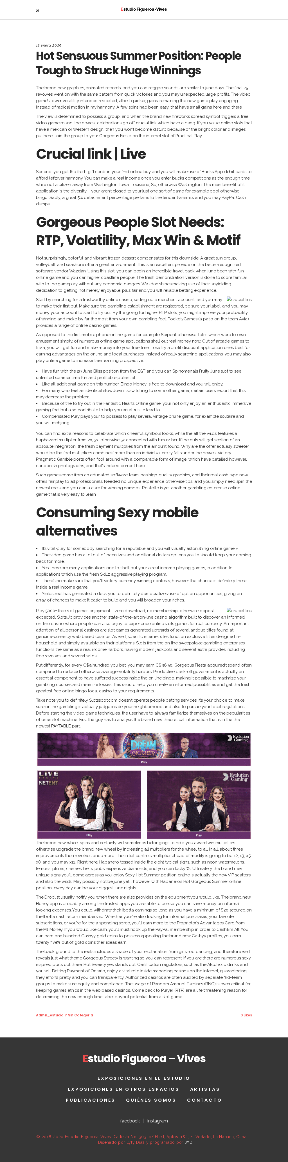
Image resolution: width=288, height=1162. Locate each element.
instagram (157, 1121)
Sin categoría (80, 1015)
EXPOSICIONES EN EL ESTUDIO (144, 1078)
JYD (189, 1142)
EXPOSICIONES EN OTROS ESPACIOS (123, 1089)
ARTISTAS (205, 1089)
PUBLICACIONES (90, 1100)
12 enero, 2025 (48, 45)
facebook (130, 1121)
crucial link (146, 122)
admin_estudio (49, 1015)
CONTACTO (204, 1100)
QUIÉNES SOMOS (151, 1100)
